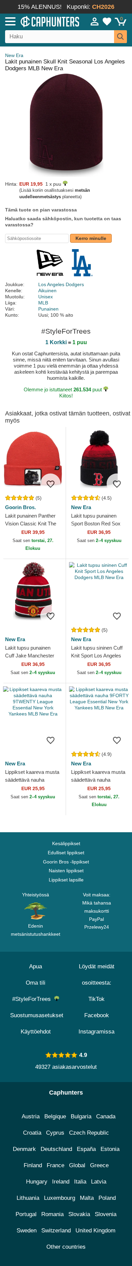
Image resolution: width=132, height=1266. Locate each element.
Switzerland (56, 1230)
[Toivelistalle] (50, 483)
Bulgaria (81, 1116)
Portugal (26, 1214)
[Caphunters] (38, 21)
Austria (31, 1116)
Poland (107, 1198)
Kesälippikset (66, 843)
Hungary (36, 1181)
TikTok (96, 999)
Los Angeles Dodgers (61, 284)
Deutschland (56, 1149)
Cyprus (55, 1133)
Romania (52, 1214)
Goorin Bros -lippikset (66, 861)
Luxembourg (59, 1198)
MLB (43, 302)
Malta (87, 1198)
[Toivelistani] (107, 21)
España (86, 1149)
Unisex (45, 296)
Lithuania (28, 1198)
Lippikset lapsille (66, 879)
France (55, 1165)
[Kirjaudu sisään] (95, 21)
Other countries (66, 1247)
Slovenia (105, 1214)
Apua (35, 966)
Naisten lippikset (66, 870)
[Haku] (120, 36)
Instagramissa (96, 1031)
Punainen (48, 309)
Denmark (24, 1149)
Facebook (96, 1015)
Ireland (60, 1181)
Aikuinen (47, 290)
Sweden (27, 1230)
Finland (33, 1165)
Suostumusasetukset (36, 1015)
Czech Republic (89, 1133)
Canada (105, 1116)
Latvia (98, 1181)
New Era (14, 55)
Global (77, 1165)
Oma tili (35, 983)
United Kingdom (95, 1230)
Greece (99, 1165)
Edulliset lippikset (66, 852)
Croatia (32, 1133)
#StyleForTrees (33, 999)
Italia (80, 1181)
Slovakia (79, 1214)
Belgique (55, 1116)
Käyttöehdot (36, 1031)
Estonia (110, 1149)
